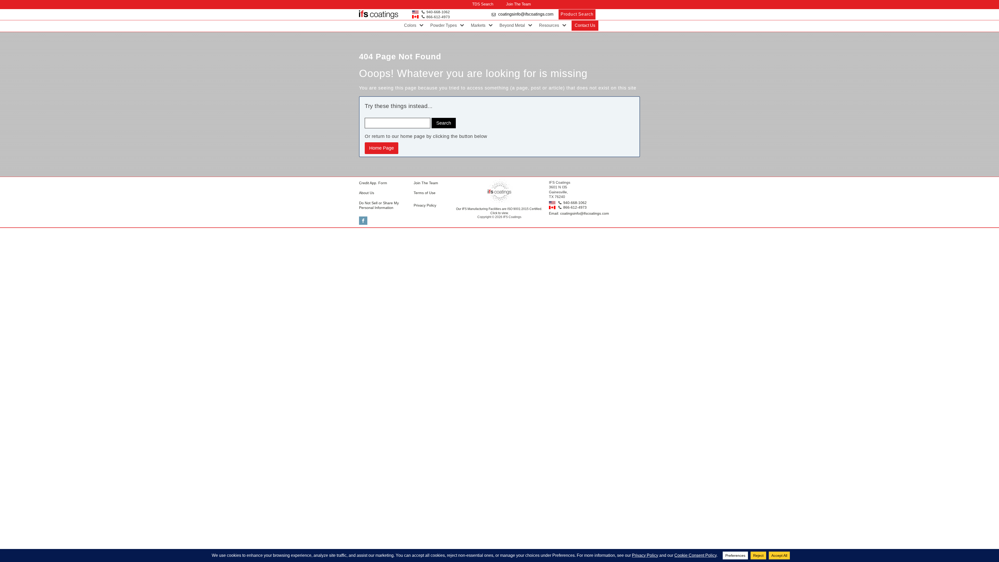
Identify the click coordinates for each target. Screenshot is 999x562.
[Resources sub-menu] (565, 25)
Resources (549, 25)
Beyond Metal (512, 25)
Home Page (381, 148)
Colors (410, 25)
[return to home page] (499, 191)
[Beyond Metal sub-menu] (531, 25)
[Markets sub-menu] (492, 25)
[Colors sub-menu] (422, 25)
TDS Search (482, 4)
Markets (478, 25)
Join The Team (518, 4)
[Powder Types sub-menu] (463, 25)
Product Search (577, 14)
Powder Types (443, 25)
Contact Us (585, 25)
